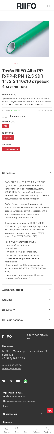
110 (5, 126)
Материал (6, 144)
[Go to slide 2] (17, 63)
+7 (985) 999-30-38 (13, 358)
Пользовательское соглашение (19, 401)
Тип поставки (8, 133)
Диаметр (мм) (8, 121)
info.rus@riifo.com (11, 368)
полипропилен (11, 149)
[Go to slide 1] (15, 63)
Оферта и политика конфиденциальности (14, 394)
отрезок (8, 137)
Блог (5, 406)
